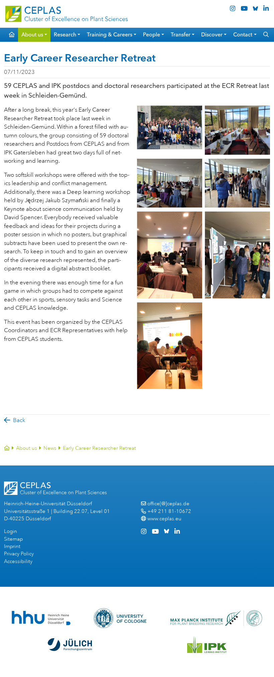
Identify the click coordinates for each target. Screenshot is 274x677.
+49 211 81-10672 (169, 511)
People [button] (151, 34)
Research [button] (65, 34)
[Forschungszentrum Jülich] (69, 644)
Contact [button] (242, 34)
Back (19, 420)
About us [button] (32, 34)
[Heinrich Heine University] (41, 618)
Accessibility (18, 561)
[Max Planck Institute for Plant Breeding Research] (216, 618)
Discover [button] (212, 34)
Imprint (12, 546)
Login (10, 531)
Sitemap (13, 539)
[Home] (7, 448)
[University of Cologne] (120, 618)
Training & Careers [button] (109, 34)
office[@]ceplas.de (168, 504)
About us (26, 448)
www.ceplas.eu (164, 519)
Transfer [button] (180, 34)
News (49, 448)
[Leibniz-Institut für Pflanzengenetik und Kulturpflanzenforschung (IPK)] (207, 644)
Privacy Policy (19, 554)
